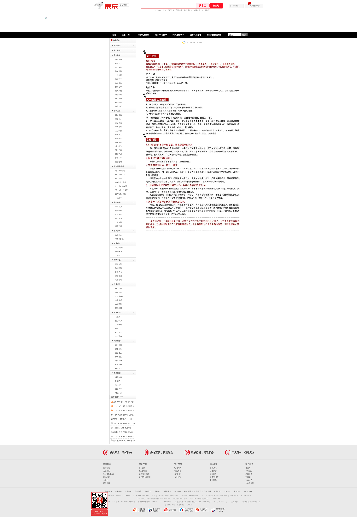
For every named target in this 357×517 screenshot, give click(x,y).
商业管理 (118, 300)
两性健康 (118, 345)
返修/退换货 (214, 477)
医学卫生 (118, 385)
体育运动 (118, 106)
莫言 (164, 10)
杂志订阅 (117, 55)
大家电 (105, 480)
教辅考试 (117, 243)
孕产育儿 (117, 231)
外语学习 (118, 252)
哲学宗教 (118, 321)
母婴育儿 (118, 63)
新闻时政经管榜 (214, 35)
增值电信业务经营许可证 (251, 502)
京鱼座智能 (249, 483)
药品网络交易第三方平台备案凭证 (214, 496)
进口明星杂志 (120, 171)
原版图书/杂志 (119, 166)
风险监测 (207, 491)
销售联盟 (187, 491)
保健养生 (118, 349)
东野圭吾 (179, 10)
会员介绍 (106, 471)
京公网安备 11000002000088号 (118, 496)
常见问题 (106, 477)
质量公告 (217, 491)
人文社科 (117, 312)
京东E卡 (248, 477)
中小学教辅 (119, 248)
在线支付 (177, 471)
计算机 (117, 381)
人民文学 (171, 10)
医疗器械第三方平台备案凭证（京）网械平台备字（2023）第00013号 (201, 502)
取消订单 (213, 480)
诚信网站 (171, 510)
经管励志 (117, 284)
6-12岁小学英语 (121, 186)
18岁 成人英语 (120, 194)
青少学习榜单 (161, 35)
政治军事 (118, 336)
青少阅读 (118, 67)
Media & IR (248, 491)
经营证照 (167, 502)
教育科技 (117, 373)
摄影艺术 (118, 87)
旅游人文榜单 (196, 35)
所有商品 (117, 45)
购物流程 (106, 468)
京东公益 (237, 491)
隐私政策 (227, 491)
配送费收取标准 (144, 477)
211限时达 (143, 471)
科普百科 (118, 226)
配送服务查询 (144, 474)
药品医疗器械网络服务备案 (169, 496)
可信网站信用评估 (139, 510)
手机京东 (167, 491)
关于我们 (108, 491)
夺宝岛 (247, 468)
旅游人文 (118, 79)
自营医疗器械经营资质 (190, 496)
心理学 (117, 317)
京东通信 (248, 480)
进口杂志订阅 (120, 175)
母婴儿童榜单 (144, 35)
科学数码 (118, 102)
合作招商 (138, 491)
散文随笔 (118, 268)
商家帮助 (148, 491)
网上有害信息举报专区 (186, 510)
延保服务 (248, 474)
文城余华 (197, 10)
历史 (117, 328)
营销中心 (158, 491)
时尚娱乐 (118, 60)
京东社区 (197, 491)
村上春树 (158, 10)
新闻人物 (118, 91)
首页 (114, 35)
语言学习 (118, 377)
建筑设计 (118, 393)
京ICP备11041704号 (141, 496)
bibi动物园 (205, 10)
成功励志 (118, 289)
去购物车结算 (255, 6)
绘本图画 (118, 214)
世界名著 (118, 272)
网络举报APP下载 (202, 510)
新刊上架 (117, 111)
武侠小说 (118, 276)
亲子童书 (117, 202)
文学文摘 (118, 75)
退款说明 (213, 474)
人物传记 (118, 325)
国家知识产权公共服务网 (217, 510)
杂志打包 (117, 50)
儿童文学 (118, 222)
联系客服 (106, 483)
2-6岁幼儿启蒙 (120, 182)
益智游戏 (118, 211)
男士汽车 (118, 99)
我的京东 (236, 6)
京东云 (189, 505)
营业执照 (234, 502)
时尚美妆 (118, 361)
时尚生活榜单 (178, 35)
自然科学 (118, 389)
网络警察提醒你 (155, 510)
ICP (153, 496)
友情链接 (177, 491)
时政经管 (118, 95)
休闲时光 (118, 365)
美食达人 (118, 353)
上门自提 (142, 468)
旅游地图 (118, 357)
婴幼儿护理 (119, 239)
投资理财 (118, 308)
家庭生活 (118, 83)
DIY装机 (248, 471)
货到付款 (177, 468)
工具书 (117, 255)
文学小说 (117, 260)
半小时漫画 (188, 10)
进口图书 (118, 178)
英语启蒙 (118, 218)
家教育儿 (118, 235)
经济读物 (118, 292)
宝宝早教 (118, 207)
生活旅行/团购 (108, 474)
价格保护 (213, 471)
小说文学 (118, 198)
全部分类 (126, 35)
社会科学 (118, 332)
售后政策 (213, 468)
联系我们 (118, 491)
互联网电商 (119, 296)
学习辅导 (118, 71)
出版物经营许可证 (180, 499)
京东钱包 (180, 505)
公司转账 (177, 477)
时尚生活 (117, 341)
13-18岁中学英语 (121, 190)
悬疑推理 (118, 280)
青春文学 (118, 264)
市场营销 (118, 304)
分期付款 (177, 474)
